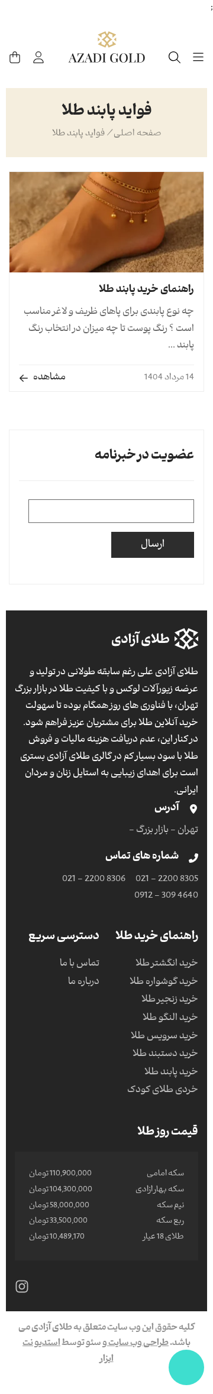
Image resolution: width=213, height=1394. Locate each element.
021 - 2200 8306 (93, 880)
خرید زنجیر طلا (169, 1000)
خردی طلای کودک (162, 1091)
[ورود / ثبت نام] (38, 57)
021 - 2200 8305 (166, 880)
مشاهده (49, 378)
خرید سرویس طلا (164, 1037)
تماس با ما (79, 964)
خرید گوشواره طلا (164, 983)
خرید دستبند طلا (165, 1055)
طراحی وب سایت (138, 1343)
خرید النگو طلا (170, 1019)
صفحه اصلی (138, 134)
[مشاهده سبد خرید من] (15, 57)
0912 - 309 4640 (166, 896)
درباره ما (83, 983)
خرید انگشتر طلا (166, 964)
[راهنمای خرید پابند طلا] (106, 222)
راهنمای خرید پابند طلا (146, 291)
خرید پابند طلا (171, 1073)
